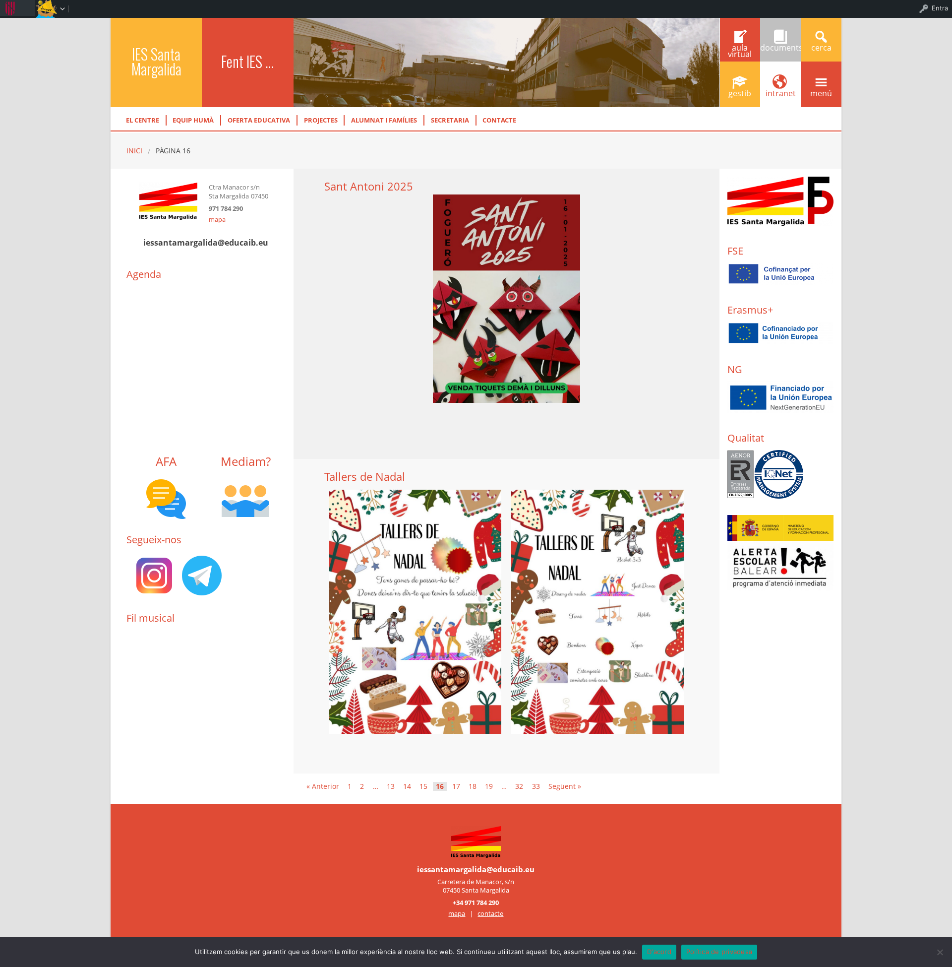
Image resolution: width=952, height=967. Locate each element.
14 (407, 786)
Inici (134, 150)
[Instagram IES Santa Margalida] (154, 575)
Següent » (564, 786)
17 (456, 786)
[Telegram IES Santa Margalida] (202, 575)
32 (519, 786)
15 (423, 786)
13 (391, 786)
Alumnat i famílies (384, 120)
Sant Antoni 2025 (368, 186)
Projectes (321, 120)
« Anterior (322, 786)
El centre (142, 120)
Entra (940, 8)
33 (536, 786)
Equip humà (193, 120)
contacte (490, 913)
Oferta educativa (259, 120)
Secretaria (450, 120)
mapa (217, 219)
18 (472, 786)
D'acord (659, 952)
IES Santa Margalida (156, 61)
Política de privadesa (719, 952)
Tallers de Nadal (364, 476)
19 (489, 786)
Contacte (499, 120)
